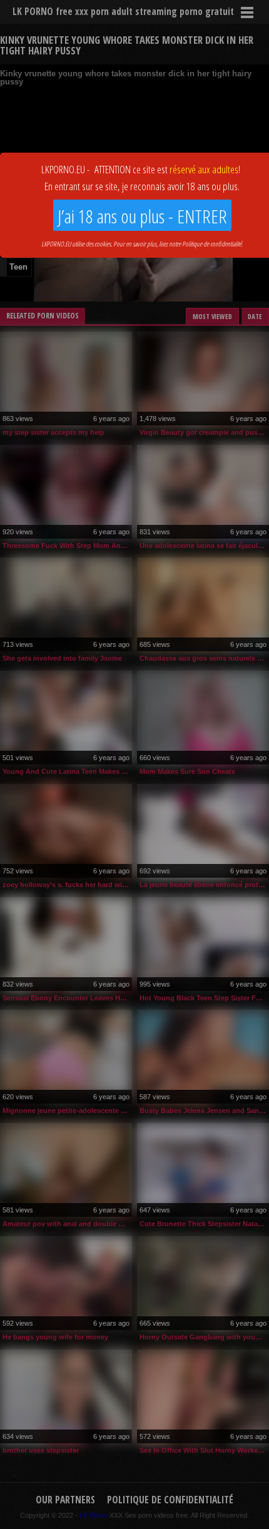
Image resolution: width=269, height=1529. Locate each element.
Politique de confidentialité (211, 243)
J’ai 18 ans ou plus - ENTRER (142, 216)
